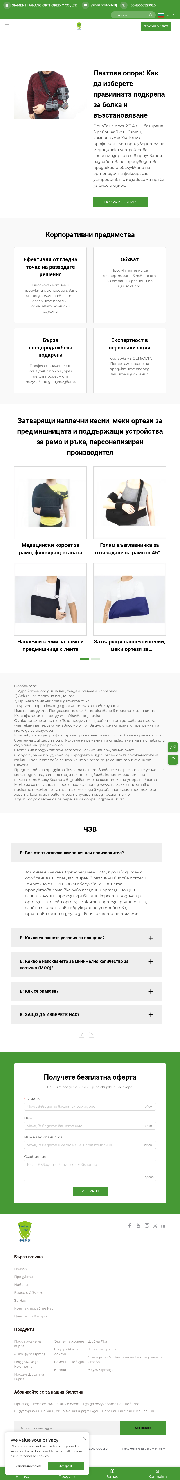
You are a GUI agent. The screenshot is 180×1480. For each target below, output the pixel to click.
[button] (84, 659)
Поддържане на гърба (28, 1343)
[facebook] (130, 1226)
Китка (60, 1370)
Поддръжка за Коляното (26, 1364)
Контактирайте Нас (33, 1308)
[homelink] (79, 26)
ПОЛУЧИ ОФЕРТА (156, 26)
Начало (20, 1269)
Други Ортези (100, 1370)
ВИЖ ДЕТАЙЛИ (50, 503)
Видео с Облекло (28, 1292)
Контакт (157, 1477)
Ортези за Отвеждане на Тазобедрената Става (125, 1359)
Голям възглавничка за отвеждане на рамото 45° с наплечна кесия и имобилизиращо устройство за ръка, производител (130, 549)
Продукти (23, 1277)
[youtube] (139, 1226)
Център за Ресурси (31, 1316)
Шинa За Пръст (102, 1349)
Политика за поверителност (143, 1448)
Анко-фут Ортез (29, 1354)
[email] (173, 747)
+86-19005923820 (142, 5)
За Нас (20, 1300)
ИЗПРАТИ (90, 1191)
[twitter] (155, 1226)
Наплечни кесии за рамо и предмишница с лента (50, 645)
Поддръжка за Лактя (66, 1351)
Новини (21, 1285)
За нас (112, 1477)
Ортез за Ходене (69, 1341)
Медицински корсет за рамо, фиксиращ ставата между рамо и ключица (50, 549)
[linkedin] (163, 1226)
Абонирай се (143, 1427)
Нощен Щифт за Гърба (29, 1376)
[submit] (151, 14)
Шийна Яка (97, 1341)
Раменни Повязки (69, 1362)
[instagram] (147, 1226)
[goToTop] (173, 760)
